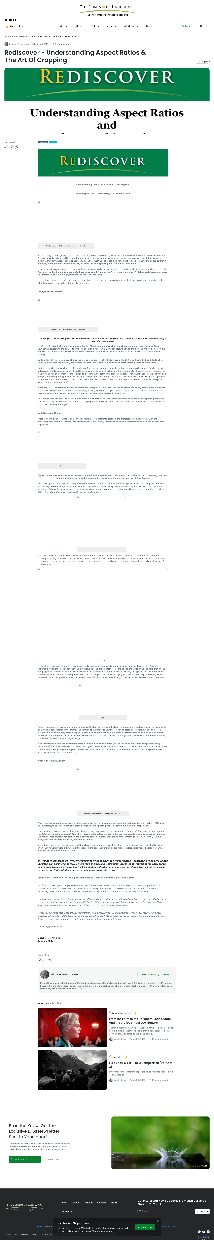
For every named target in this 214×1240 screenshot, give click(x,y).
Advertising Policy (52, 1234)
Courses (102, 1202)
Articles (112, 26)
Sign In (204, 26)
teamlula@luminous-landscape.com (165, 1226)
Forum (150, 26)
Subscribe (16, 26)
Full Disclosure (37, 1234)
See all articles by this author (155, 974)
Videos (95, 26)
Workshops (131, 26)
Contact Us (66, 1211)
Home (64, 26)
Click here (39, 1226)
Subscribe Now (145, 1227)
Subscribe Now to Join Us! (25, 1159)
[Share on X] (17, 147)
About (79, 26)
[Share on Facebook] (12, 147)
